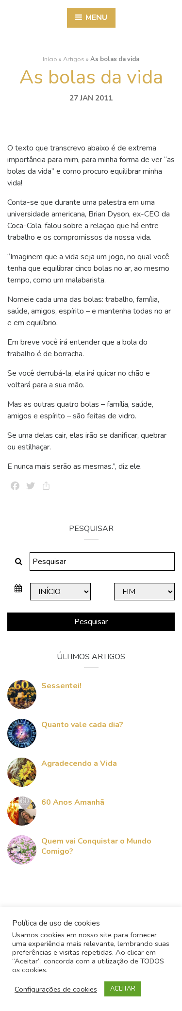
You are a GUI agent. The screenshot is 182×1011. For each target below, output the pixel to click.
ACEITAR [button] (122, 988)
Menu (95, 17)
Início (50, 59)
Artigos (73, 59)
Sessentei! (61, 685)
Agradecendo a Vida (79, 763)
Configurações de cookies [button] (56, 989)
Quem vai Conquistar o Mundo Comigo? (96, 846)
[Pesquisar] (18, 561)
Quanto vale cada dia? (82, 724)
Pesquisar (91, 621)
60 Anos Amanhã (72, 802)
